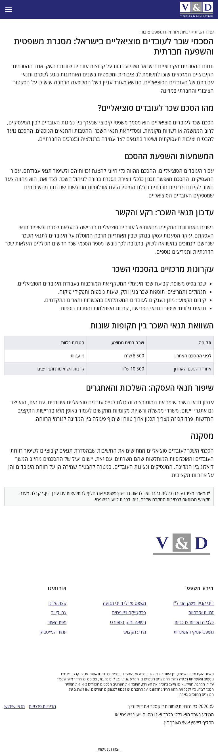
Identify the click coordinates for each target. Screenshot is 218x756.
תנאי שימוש (14, 706)
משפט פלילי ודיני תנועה (124, 603)
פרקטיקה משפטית (129, 612)
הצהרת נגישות (109, 749)
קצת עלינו (57, 603)
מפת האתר (56, 622)
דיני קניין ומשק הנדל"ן (193, 603)
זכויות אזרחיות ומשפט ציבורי (164, 32)
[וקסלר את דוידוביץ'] (196, 9)
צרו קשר (58, 612)
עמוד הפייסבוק (52, 632)
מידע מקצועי (134, 632)
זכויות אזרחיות (201, 612)
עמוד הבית (204, 32)
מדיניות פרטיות (42, 706)
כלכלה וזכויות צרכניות (194, 622)
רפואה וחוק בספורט (128, 622)
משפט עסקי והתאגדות (194, 632)
